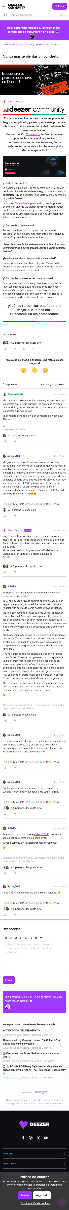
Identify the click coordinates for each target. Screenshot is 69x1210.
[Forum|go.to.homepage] (16, 6)
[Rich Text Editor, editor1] (34, 958)
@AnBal (15, 892)
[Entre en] (5, 15)
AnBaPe (12, 586)
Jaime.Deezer (15, 101)
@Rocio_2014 (41, 834)
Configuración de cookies (20, 1103)
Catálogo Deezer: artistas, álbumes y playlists (28, 1034)
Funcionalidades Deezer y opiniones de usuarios (32, 44)
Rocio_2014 (14, 456)
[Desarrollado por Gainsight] (34, 1093)
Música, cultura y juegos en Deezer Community (29, 1060)
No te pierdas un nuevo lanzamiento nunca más (29, 1024)
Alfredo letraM (15, 394)
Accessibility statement (50, 1103)
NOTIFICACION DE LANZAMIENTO (21, 1030)
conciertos (10, 334)
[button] (4, 6)
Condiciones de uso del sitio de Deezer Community (34, 1100)
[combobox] (34, 15)
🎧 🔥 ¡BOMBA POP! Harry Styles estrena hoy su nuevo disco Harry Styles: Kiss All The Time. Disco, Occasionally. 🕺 (34, 1070)
